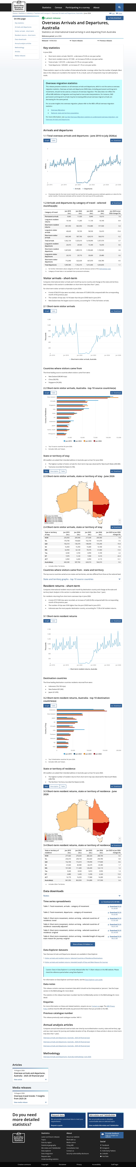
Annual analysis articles (23, 43)
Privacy (79, 1164)
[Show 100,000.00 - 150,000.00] (53, 518)
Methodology (19, 48)
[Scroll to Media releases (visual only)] (33, 1087)
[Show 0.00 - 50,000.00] (51, 516)
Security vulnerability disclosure (78, 1154)
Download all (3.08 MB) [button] (111, 902)
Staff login (114, 1164)
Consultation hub (73, 1148)
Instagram (105, 1148)
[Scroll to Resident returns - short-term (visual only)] (82, 586)
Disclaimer (62, 1164)
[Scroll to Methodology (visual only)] (62, 1053)
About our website (73, 1137)
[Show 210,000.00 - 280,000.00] (53, 838)
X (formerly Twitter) (109, 1151)
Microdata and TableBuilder (51, 1148)
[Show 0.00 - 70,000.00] (51, 834)
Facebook (105, 1145)
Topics (43, 1140)
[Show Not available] (49, 523)
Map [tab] (46, 471)
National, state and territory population (65, 113)
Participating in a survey (78, 7)
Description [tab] (54, 471)
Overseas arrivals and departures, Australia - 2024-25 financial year (66, 1042)
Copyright (44, 1164)
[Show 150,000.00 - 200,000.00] (53, 520)
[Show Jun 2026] (98, 443)
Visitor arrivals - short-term (24, 31)
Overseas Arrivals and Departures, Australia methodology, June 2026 (67, 1057)
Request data (46, 1156)
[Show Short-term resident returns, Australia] (82, 671)
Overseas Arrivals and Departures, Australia (67, 13)
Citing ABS (70, 1145)
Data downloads (20, 39)
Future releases (77, 41)
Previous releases (106, 41)
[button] (119, 7)
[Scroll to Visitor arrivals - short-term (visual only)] (79, 278)
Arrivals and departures (23, 27)
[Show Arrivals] (76, 190)
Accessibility (96, 1164)
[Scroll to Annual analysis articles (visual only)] (75, 1025)
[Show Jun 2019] (68, 443)
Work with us (71, 1140)
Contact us (70, 1151)
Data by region (46, 1142)
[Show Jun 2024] (78, 443)
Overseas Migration (58, 110)
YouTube (105, 1156)
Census (58, 7)
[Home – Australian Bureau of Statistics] (18, 1137)
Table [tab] (63, 471)
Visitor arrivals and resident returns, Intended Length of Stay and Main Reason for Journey (76, 962)
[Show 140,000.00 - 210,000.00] (53, 837)
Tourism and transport (42, 13)
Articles (17, 52)
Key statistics (19, 23)
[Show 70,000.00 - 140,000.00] (53, 835)
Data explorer (46, 1151)
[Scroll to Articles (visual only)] (24, 1065)
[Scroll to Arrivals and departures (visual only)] (75, 130)
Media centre (71, 1142)
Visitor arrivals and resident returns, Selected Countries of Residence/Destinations (74, 958)
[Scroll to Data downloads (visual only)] (65, 891)
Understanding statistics (49, 1159)
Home (15, 13)
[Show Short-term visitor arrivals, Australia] (82, 361)
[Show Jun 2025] (88, 443)
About (96, 7)
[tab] (47, 140)
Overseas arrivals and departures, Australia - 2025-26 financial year (66, 1046)
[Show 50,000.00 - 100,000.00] (53, 517)
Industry (30, 13)
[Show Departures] (87, 190)
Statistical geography (48, 1145)
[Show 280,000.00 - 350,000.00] (53, 839)
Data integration (47, 1154)
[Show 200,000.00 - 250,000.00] (53, 521)
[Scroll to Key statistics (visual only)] (62, 48)
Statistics (46, 7)
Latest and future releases (50, 1137)
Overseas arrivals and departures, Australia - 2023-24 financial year (66, 1038)
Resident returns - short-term (25, 35)
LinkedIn (105, 1154)
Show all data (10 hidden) (81, 944)
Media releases (20, 56)
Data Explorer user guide (93, 980)
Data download (115, 18)
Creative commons (24, 1164)
